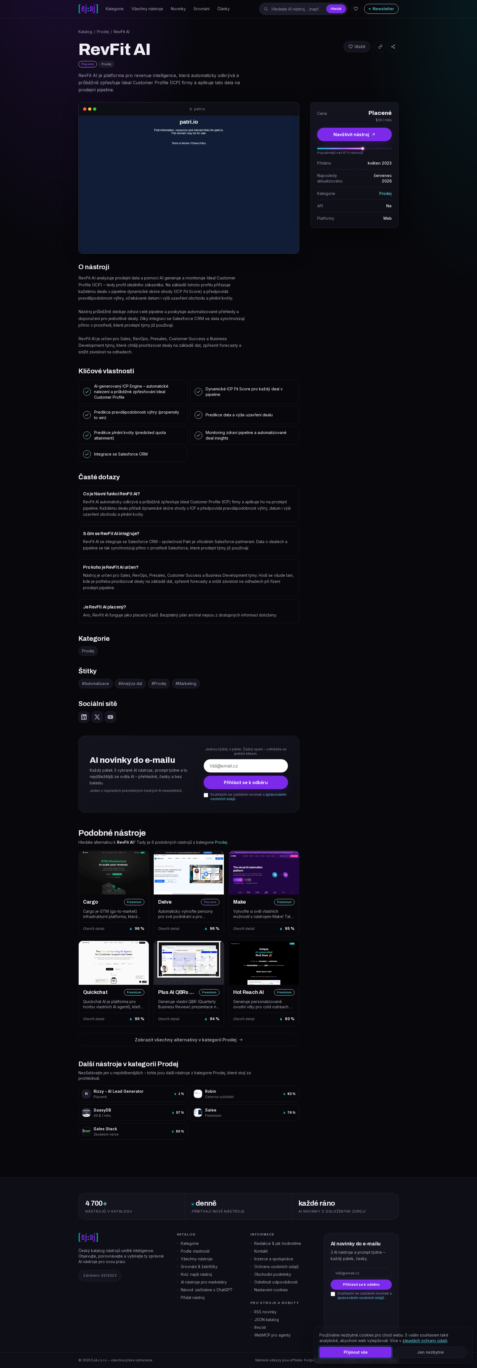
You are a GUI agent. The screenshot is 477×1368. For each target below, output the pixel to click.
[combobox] (303, 9)
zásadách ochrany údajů (424, 1340)
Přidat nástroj (193, 1297)
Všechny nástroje (147, 8)
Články (223, 8)
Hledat (336, 9)
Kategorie (115, 8)
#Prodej (159, 683)
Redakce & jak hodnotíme (277, 1243)
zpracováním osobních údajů (360, 1298)
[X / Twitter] (97, 717)
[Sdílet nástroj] (393, 46)
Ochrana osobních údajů (276, 1266)
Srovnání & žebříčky (199, 1266)
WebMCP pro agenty (272, 1335)
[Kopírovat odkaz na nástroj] (380, 46)
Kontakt (261, 1251)
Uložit (359, 46)
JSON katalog (266, 1319)
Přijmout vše (356, 1352)
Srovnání (202, 8)
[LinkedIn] (83, 717)
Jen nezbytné (430, 1352)
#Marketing (186, 683)
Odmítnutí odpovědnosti (276, 1282)
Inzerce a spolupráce (273, 1258)
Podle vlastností (195, 1251)
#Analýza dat (130, 683)
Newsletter (383, 8)
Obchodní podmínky (272, 1274)
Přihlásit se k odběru (246, 782)
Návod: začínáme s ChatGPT (207, 1289)
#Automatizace (95, 683)
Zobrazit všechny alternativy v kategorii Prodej (186, 1039)
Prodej (103, 31)
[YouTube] (110, 717)
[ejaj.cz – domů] (88, 8)
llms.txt (260, 1327)
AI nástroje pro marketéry (204, 1282)
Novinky (178, 8)
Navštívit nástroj (351, 134)
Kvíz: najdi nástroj (196, 1274)
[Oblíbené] (356, 9)
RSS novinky (265, 1312)
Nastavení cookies (271, 1289)
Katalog (85, 31)
